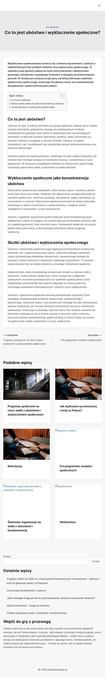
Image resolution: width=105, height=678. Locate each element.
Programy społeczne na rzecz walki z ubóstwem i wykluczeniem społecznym (24, 339)
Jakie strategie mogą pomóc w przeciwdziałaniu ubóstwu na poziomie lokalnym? (51, 598)
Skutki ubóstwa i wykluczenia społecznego (33, 107)
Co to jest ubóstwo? (21, 100)
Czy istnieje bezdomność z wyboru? (26, 590)
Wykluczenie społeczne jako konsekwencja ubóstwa (37, 103)
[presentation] (26, 384)
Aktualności (52, 27)
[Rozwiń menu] (99, 5)
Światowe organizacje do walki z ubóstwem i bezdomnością (24, 526)
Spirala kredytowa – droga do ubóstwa (28, 605)
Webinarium (68, 522)
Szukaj (7, 556)
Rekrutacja (15, 466)
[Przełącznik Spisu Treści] (61, 96)
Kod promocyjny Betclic (55, 636)
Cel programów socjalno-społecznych (81, 337)
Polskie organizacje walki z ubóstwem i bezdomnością (36, 613)
